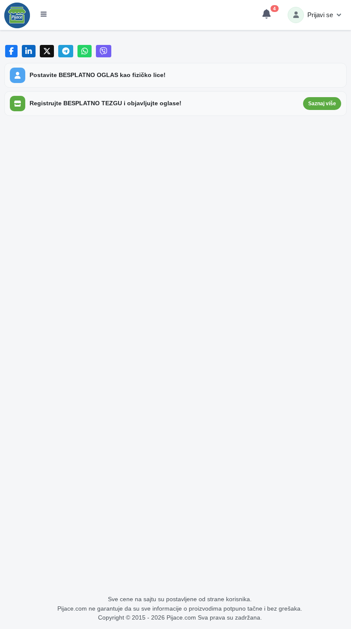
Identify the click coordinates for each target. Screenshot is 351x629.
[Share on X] (47, 51)
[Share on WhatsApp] (84, 51)
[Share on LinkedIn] (29, 51)
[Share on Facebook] (11, 51)
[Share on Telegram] (66, 51)
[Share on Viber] (103, 51)
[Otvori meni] (44, 15)
